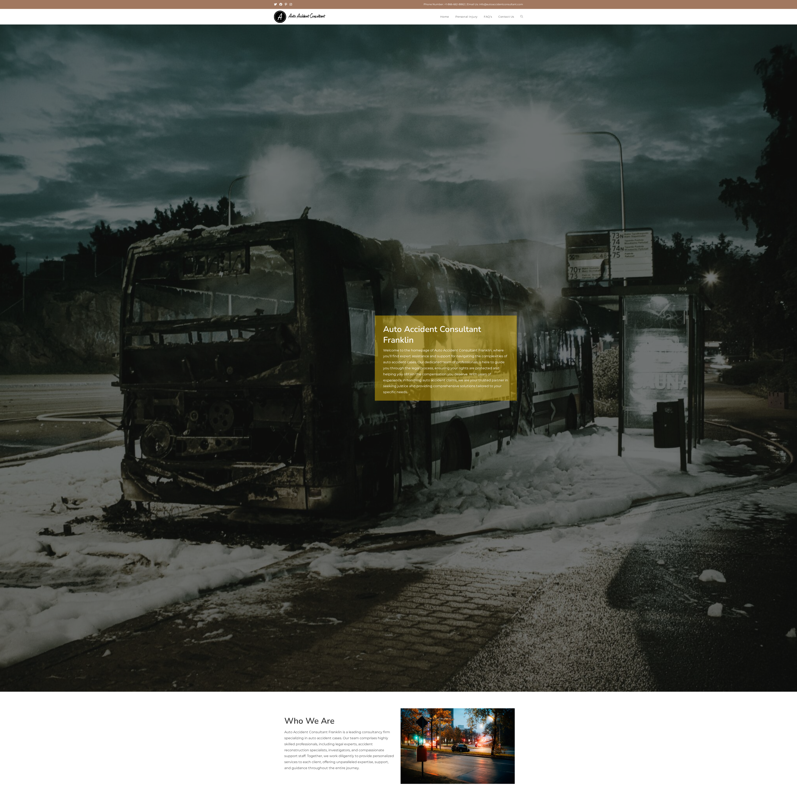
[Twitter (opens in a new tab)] (276, 4)
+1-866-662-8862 (454, 4)
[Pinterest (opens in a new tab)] (286, 4)
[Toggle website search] (521, 16)
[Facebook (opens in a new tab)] (281, 4)
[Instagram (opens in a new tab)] (290, 4)
